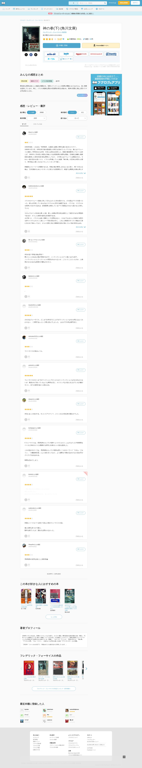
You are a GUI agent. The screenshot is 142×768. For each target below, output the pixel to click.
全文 (82, 112)
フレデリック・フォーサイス (52, 32)
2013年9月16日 (32, 430)
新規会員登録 (124, 3)
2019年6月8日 (32, 134)
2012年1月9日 (32, 510)
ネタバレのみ (37, 124)
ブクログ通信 (36, 747)
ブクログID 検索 (54, 747)
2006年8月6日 (32, 546)
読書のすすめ (36, 749)
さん (31, 132)
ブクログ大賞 (36, 745)
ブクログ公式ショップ (74, 747)
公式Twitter (90, 748)
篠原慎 (64, 32)
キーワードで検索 (54, 737)
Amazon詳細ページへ (102, 45)
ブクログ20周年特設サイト (75, 755)
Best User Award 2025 (74, 753)
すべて (24, 124)
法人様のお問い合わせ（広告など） (96, 744)
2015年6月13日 (32, 338)
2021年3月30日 (32, 242)
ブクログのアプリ (73, 743)
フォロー (81, 137)
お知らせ (89, 737)
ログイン (135, 3)
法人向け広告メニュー (93, 741)
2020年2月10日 (32, 278)
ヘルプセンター (91, 739)
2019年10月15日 (33, 307)
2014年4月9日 (32, 401)
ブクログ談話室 (37, 743)
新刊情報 (35, 739)
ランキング (36, 737)
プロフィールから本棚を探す (57, 745)
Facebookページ (91, 750)
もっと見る (81, 95)
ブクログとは (112, 3)
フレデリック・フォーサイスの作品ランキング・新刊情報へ (54, 688)
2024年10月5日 (32, 188)
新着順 (42, 112)
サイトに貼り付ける (31, 65)
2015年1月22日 (32, 367)
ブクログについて (73, 737)
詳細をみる (79, 178)
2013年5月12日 (32, 476)
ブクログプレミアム (73, 745)
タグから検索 (53, 739)
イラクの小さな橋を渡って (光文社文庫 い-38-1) (56, 606)
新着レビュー (36, 741)
